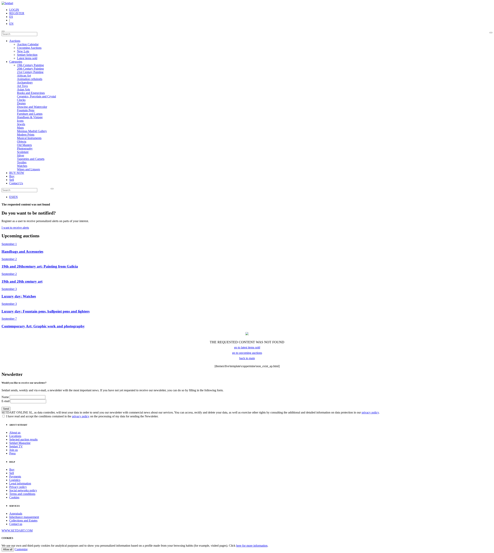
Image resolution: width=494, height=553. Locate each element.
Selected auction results (23, 439)
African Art (24, 75)
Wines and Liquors (28, 169)
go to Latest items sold (247, 347)
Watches (22, 165)
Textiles (21, 162)
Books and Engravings (31, 93)
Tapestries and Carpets (30, 159)
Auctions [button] (14, 40)
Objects (21, 141)
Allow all (7, 549)
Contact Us (16, 183)
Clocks (21, 99)
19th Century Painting (30, 65)
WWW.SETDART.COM (17, 530)
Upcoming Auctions (29, 47)
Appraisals (15, 513)
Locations (15, 436)
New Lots (23, 51)
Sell (11, 179)
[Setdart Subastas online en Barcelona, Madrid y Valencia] (7, 3)
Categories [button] (15, 61)
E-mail (6, 401)
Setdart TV (16, 446)
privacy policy (370, 412)
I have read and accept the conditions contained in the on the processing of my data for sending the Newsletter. (81, 416)
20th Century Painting (30, 68)
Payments (15, 476)
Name (5, 397)
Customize (21, 549)
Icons (20, 120)
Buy (11, 176)
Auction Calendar (28, 44)
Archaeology (25, 82)
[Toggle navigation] (3, 31)
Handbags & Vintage (30, 117)
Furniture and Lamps (29, 113)
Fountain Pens (25, 110)
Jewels (21, 124)
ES (11, 16)
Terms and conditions (22, 494)
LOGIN (14, 9)
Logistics (14, 480)
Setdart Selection (27, 54)
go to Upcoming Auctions (247, 352)
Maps (20, 127)
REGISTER (16, 13)
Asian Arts (23, 89)
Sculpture (23, 152)
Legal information (20, 483)
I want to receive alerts (15, 227)
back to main (247, 358)
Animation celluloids (29, 79)
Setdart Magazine (19, 443)
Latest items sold (27, 58)
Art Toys (22, 86)
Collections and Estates (23, 520)
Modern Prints (25, 134)
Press (12, 453)
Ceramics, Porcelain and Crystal (36, 96)
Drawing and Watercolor (32, 106)
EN (11, 23)
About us (14, 432)
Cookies (14, 497)
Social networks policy (23, 490)
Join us (13, 450)
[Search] (490, 32)
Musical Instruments (29, 138)
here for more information (251, 545)
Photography (25, 148)
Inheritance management (24, 517)
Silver (20, 155)
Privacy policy (18, 487)
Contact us (15, 524)
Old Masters (24, 145)
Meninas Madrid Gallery (32, 131)
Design (21, 103)
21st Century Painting (30, 72)
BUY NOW (16, 172)
